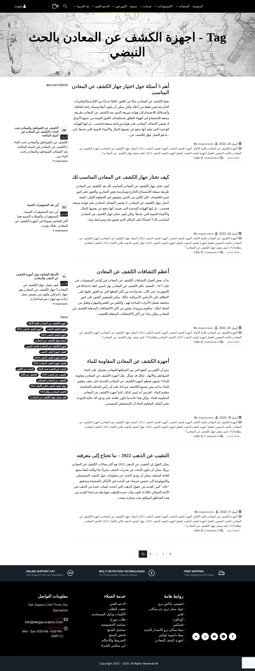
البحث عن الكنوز (25, 369)
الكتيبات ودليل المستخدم (109, 614)
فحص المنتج (117, 635)
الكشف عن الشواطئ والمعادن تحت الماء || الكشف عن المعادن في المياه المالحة (36, 131)
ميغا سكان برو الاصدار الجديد (164, 630)
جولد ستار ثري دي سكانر (166, 609)
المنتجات (183, 6)
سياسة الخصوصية (113, 624)
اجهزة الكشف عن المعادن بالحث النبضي (46, 346)
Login (19, 6)
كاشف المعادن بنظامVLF (161, 337)
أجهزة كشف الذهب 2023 (53, 335)
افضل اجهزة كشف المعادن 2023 (49, 363)
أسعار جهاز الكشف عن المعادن (119, 148)
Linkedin (196, 636)
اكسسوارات (165, 6)
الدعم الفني (102, 6)
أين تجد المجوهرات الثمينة (42, 204)
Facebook (232, 636)
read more (61, 160)
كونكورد (178, 619)
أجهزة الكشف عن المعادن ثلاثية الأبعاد (215, 148)
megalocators (206, 143)
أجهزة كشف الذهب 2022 (153, 148)
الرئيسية (197, 6)
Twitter (223, 636)
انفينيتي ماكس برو (171, 604)
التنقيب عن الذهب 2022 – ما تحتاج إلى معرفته (123, 455)
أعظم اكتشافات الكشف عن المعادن (133, 271)
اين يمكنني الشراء (113, 645)
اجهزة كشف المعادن (169, 640)
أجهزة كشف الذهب (181, 148)
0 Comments (211, 157)
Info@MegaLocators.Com (44, 622)
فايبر (180, 614)
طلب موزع (118, 619)
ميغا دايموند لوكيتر (171, 635)
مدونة (133, 6)
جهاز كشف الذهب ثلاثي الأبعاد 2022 (124, 242)
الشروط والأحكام (114, 640)
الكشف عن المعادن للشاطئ (52, 380)
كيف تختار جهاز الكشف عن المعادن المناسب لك (120, 177)
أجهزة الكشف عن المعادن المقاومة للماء (128, 361)
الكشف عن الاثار (29, 374)
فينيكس (178, 624)
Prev (170, 554)
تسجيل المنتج (116, 630)
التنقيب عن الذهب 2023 (54, 374)
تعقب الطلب (117, 609)
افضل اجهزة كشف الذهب (199, 153)
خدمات (147, 6)
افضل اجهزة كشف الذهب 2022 (164, 153)
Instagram (205, 636)
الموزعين (121, 6)
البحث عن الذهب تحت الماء (52, 369)
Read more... (233, 158)
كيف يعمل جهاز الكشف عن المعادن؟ (123, 153)
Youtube (214, 636)
